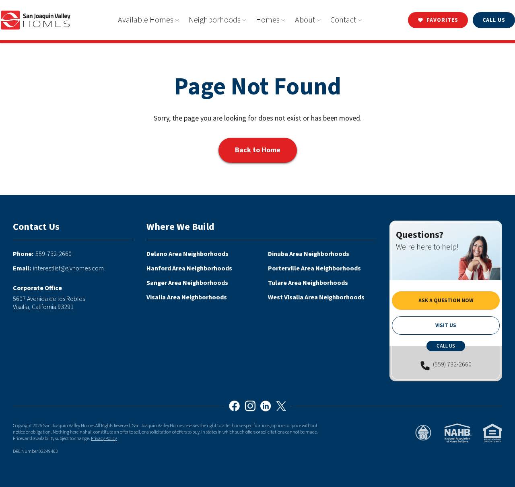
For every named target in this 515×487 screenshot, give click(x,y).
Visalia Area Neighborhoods (186, 297)
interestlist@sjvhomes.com (68, 268)
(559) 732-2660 (452, 364)
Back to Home (257, 150)
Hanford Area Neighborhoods (189, 268)
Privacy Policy (104, 438)
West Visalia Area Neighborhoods (316, 297)
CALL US (493, 20)
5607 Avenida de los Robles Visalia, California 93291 (49, 303)
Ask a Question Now (446, 300)
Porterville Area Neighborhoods (314, 268)
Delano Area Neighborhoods (187, 254)
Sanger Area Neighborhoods (187, 282)
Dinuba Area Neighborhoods (308, 254)
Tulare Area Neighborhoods (308, 282)
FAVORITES (442, 20)
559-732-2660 (53, 254)
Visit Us (445, 325)
